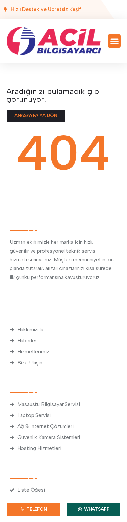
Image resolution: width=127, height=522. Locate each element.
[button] (114, 41)
